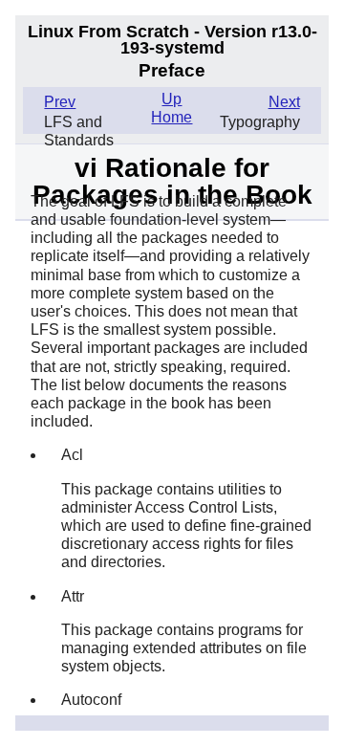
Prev (59, 102)
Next (284, 102)
